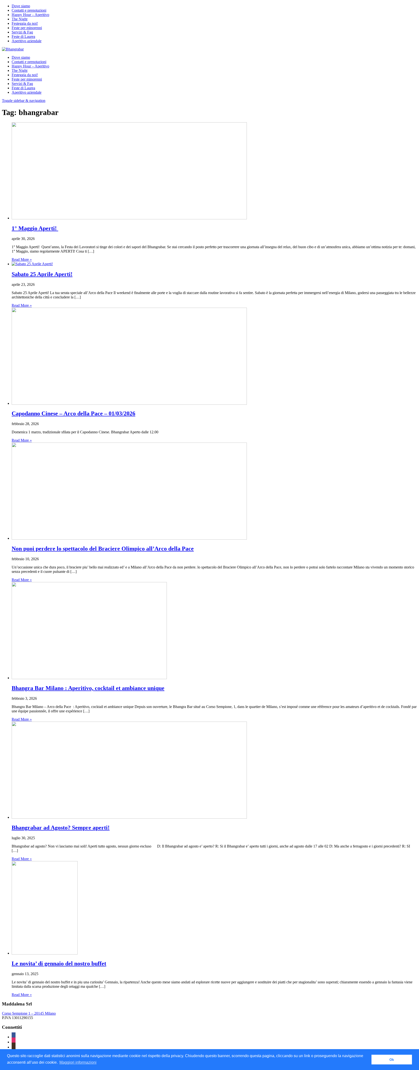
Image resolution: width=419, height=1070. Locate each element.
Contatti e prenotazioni (29, 10)
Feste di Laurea (23, 36)
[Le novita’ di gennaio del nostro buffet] (45, 953)
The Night (19, 19)
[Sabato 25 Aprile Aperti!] (32, 264)
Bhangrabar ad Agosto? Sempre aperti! (61, 827)
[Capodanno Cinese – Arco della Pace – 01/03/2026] (129, 403)
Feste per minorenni (27, 28)
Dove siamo (21, 6)
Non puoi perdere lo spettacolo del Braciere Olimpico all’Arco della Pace (103, 548)
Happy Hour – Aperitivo (30, 15)
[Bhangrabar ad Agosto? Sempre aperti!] (129, 817)
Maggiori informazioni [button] (78, 1062)
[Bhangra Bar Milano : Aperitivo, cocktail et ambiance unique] (89, 678)
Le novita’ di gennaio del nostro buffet (59, 963)
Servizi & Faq (22, 32)
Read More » (22, 259)
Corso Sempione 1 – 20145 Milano (29, 1013)
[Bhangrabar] (13, 49)
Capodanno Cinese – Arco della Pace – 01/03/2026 (73, 413)
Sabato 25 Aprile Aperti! (42, 274)
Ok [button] (391, 1060)
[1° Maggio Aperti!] (129, 218)
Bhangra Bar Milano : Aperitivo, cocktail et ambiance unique (88, 688)
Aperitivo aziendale (26, 41)
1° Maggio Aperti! (35, 228)
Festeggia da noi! (25, 23)
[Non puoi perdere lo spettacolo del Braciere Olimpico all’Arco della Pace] (129, 538)
